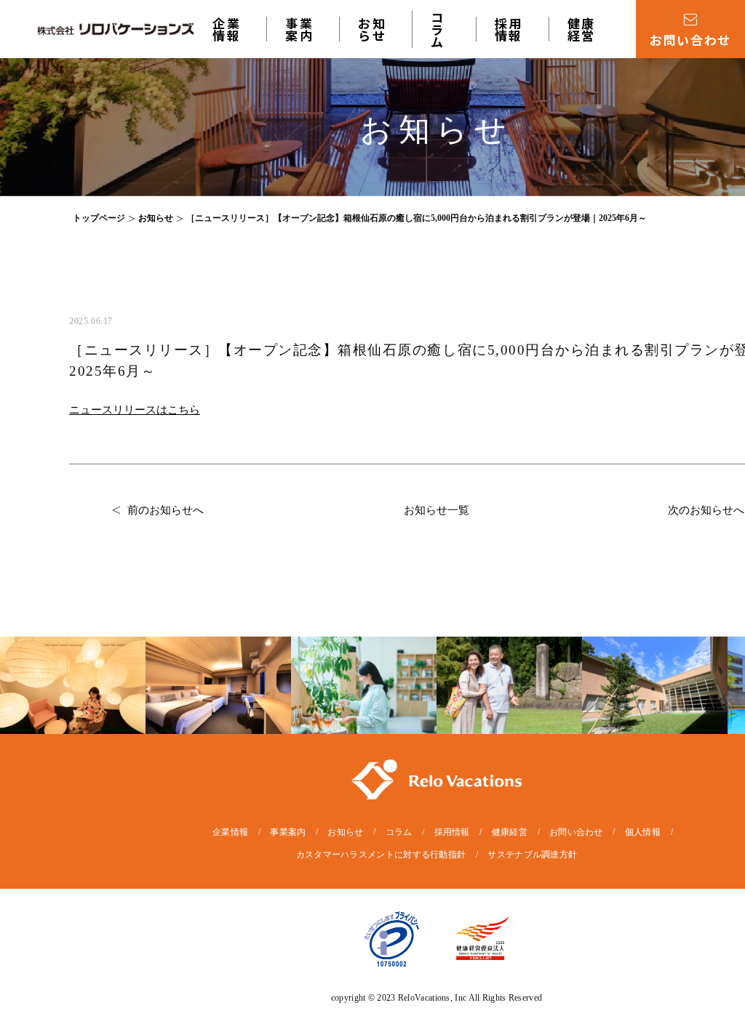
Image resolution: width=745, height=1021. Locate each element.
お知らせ (372, 29)
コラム (438, 29)
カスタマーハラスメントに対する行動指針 (381, 855)
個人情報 (643, 832)
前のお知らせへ (165, 510)
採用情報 (509, 29)
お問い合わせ (576, 832)
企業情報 (226, 29)
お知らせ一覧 (436, 510)
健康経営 (581, 29)
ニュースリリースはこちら (134, 410)
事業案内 (288, 832)
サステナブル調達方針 (532, 855)
